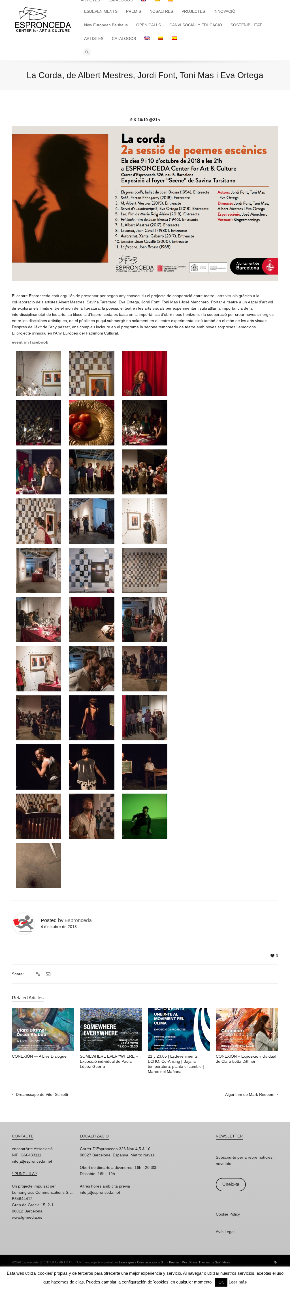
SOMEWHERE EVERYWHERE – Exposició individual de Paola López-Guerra (109, 1061)
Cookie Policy (228, 1214)
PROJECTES (193, 11)
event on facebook (30, 342)
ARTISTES (93, 38)
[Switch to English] (147, 38)
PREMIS (133, 11)
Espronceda (78, 920)
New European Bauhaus (106, 25)
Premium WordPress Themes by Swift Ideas (199, 1262)
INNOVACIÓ (224, 11)
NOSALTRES (161, 11)
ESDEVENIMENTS (101, 11)
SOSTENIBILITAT (246, 25)
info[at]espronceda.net (32, 1161)
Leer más (238, 1282)
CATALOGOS (124, 38)
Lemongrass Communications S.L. (142, 1262)
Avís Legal (225, 1231)
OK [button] (221, 1282)
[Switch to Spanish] (174, 38)
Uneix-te (230, 1184)
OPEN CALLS (148, 25)
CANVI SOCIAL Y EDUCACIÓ (195, 25)
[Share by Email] (47, 974)
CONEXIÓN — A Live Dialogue (39, 1056)
